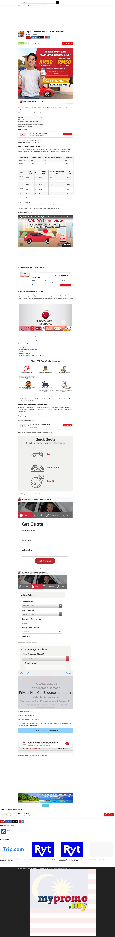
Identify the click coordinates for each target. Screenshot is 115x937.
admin (29, 34)
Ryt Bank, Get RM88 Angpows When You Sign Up (42, 859)
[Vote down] (35, 272)
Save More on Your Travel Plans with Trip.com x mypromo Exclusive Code (12, 859)
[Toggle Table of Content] (41, 118)
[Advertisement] (57, 17)
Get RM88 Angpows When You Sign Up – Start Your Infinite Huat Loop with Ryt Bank (71, 859)
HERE (31, 212)
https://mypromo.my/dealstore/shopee (39, 755)
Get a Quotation (67, 43)
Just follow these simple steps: (25, 126)
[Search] (57, 2)
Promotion (35, 34)
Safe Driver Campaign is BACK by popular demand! (30, 121)
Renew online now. (23, 119)
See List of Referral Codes (108, 814)
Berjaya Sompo (6, 825)
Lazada (25, 5)
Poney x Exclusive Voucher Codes (97, 859)
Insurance (12, 825)
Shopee (30, 5)
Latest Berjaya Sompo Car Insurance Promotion (29, 123)
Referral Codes (37, 5)
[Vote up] (37, 272)
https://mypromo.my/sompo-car (34, 340)
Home (19, 5)
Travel (43, 5)
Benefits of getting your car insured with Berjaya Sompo (31, 124)
